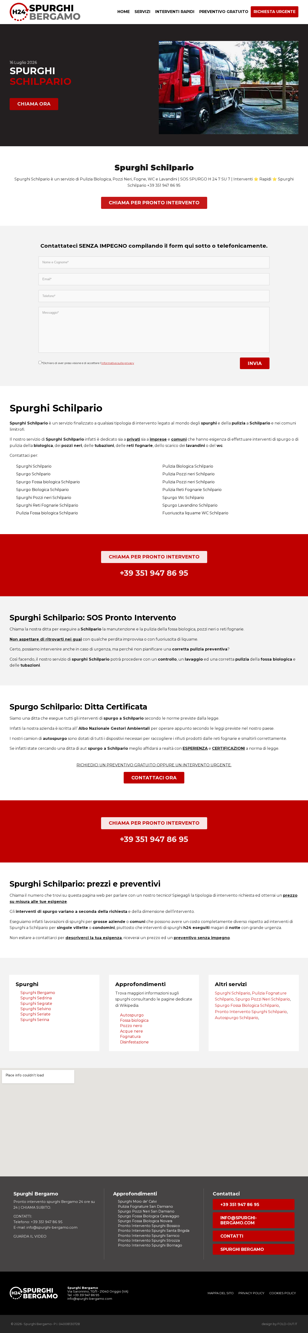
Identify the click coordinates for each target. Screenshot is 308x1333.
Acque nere (131, 1031)
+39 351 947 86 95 (239, 1204)
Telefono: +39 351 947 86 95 (37, 1222)
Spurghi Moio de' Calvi (137, 1201)
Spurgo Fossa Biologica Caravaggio (148, 1216)
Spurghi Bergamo (37, 992)
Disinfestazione (134, 1042)
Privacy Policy (251, 1293)
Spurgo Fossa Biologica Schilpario (247, 1005)
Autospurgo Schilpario (236, 1017)
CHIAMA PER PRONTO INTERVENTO (154, 203)
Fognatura (130, 1036)
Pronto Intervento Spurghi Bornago (150, 1245)
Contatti (231, 1236)
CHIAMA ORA (34, 104)
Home (123, 11)
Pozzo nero (131, 1025)
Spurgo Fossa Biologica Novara (145, 1221)
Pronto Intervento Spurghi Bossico (149, 1226)
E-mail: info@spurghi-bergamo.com (45, 1227)
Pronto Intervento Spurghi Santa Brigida (153, 1230)
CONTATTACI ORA (154, 778)
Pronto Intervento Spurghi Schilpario (251, 1011)
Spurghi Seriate (35, 1014)
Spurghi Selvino (35, 1009)
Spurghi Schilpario (232, 993)
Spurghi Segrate (36, 1003)
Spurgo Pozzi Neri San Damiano (146, 1211)
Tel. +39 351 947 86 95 (83, 1295)
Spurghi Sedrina (36, 998)
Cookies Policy (282, 1293)
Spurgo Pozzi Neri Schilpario (262, 999)
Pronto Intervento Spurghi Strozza (149, 1240)
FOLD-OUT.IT (287, 1324)
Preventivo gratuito (223, 11)
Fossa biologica (134, 1020)
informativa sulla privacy (117, 363)
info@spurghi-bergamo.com (238, 1220)
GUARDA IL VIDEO (29, 1236)
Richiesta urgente (274, 11)
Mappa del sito (221, 1293)
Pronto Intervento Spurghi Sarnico (149, 1236)
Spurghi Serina (34, 1019)
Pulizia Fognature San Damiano (145, 1206)
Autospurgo (132, 1015)
